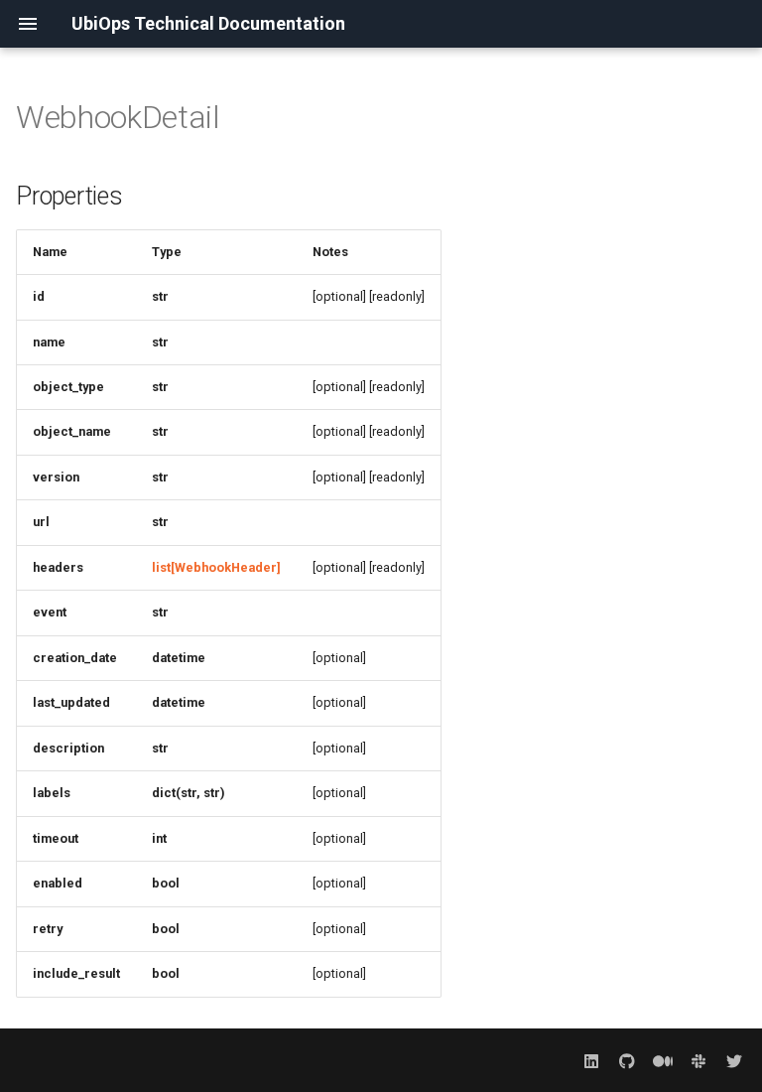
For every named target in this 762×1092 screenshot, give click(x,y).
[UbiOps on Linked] (591, 1060)
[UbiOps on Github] (627, 1060)
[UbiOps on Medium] (663, 1060)
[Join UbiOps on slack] (698, 1060)
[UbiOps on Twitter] (734, 1060)
